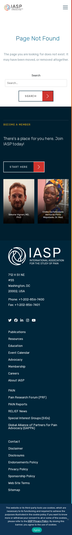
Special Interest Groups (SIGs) (29, 418)
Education (15, 346)
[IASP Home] (13, 7)
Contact (14, 441)
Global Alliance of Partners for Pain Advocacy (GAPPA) (32, 427)
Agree (36, 530)
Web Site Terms (19, 483)
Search (36, 75)
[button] (36, 96)
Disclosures (16, 455)
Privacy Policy (18, 469)
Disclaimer (15, 448)
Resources (15, 339)
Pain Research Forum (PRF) (27, 397)
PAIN (11, 390)
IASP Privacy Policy (38, 521)
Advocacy (15, 360)
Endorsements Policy (23, 462)
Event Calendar (18, 353)
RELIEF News (17, 411)
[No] (67, 519)
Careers (13, 373)
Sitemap (14, 490)
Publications (17, 332)
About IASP (16, 380)
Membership (16, 366)
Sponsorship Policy (21, 476)
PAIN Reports (17, 404)
